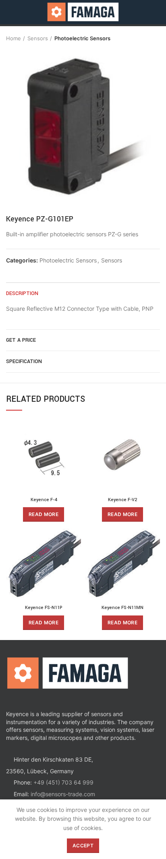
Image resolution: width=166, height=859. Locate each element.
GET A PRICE (21, 340)
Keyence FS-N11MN (122, 608)
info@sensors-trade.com (63, 794)
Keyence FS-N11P (43, 608)
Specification (24, 361)
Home (13, 38)
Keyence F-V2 (122, 500)
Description (22, 293)
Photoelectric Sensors (82, 38)
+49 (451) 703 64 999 (63, 782)
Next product (156, 38)
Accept (83, 845)
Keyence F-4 (44, 500)
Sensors (37, 38)
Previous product (140, 38)
